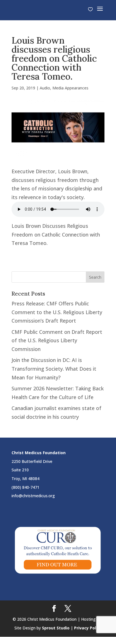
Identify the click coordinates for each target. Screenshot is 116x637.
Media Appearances (70, 88)
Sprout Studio (56, 628)
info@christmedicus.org (33, 495)
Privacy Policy (88, 628)
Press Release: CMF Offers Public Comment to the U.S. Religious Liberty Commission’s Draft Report (57, 312)
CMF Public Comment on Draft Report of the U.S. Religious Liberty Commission (57, 340)
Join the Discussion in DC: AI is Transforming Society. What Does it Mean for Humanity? (54, 369)
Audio (45, 88)
